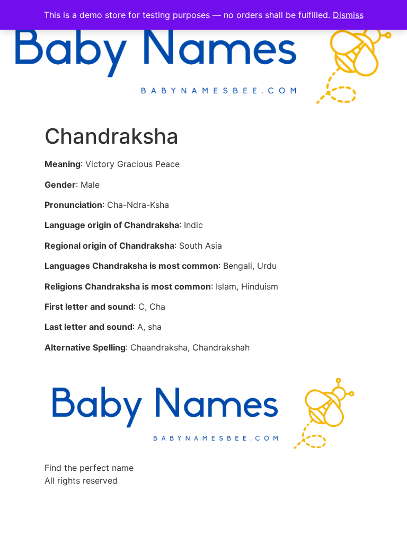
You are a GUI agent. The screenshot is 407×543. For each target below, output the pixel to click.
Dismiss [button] (348, 15)
